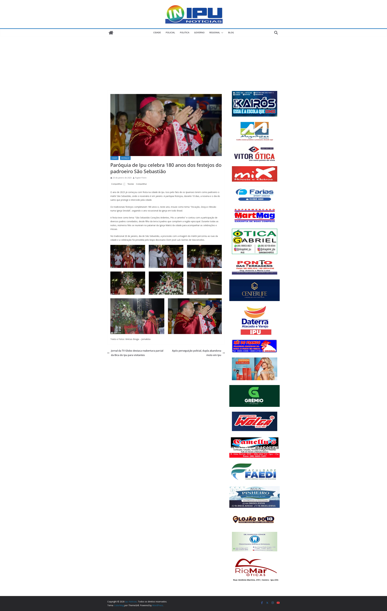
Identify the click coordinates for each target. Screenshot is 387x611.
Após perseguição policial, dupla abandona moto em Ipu (196, 353)
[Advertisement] (193, 59)
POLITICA (184, 32)
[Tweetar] (130, 184)
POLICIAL (170, 32)
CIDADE (157, 32)
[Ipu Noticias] (111, 32)
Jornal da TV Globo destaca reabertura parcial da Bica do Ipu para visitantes (137, 353)
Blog (231, 32)
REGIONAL (214, 32)
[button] (221, 32)
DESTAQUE (125, 158)
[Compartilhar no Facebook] (116, 184)
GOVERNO (199, 32)
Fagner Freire (140, 177)
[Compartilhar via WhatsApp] (141, 184)
